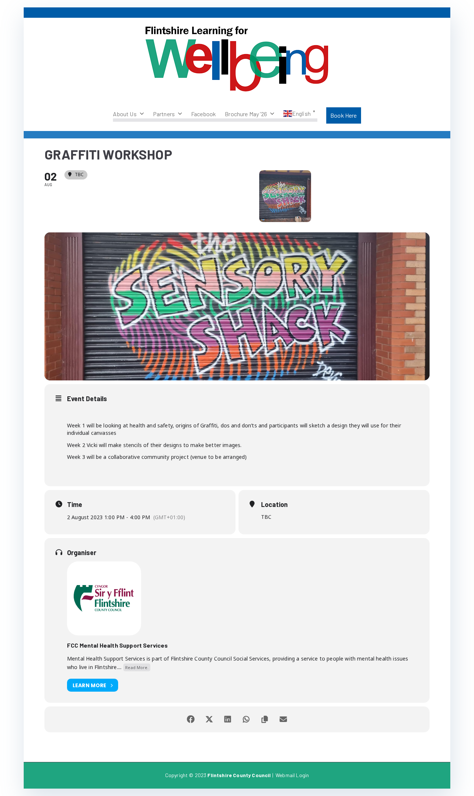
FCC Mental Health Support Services (117, 645)
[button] (140, 114)
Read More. (136, 667)
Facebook (203, 113)
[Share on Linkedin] (227, 719)
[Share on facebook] (190, 719)
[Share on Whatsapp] (246, 719)
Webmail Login (292, 775)
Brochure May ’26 (246, 113)
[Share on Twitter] (209, 719)
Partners (164, 113)
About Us (124, 113)
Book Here (343, 115)
